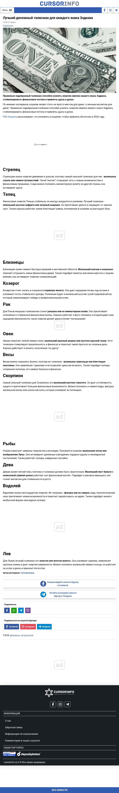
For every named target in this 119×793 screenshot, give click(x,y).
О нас (8, 720)
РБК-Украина (10, 116)
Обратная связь (13, 727)
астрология (27, 635)
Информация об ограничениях (21, 734)
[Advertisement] (57, 131)
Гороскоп (8, 25)
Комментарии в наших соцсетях (22, 740)
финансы (15, 635)
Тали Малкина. (27, 573)
